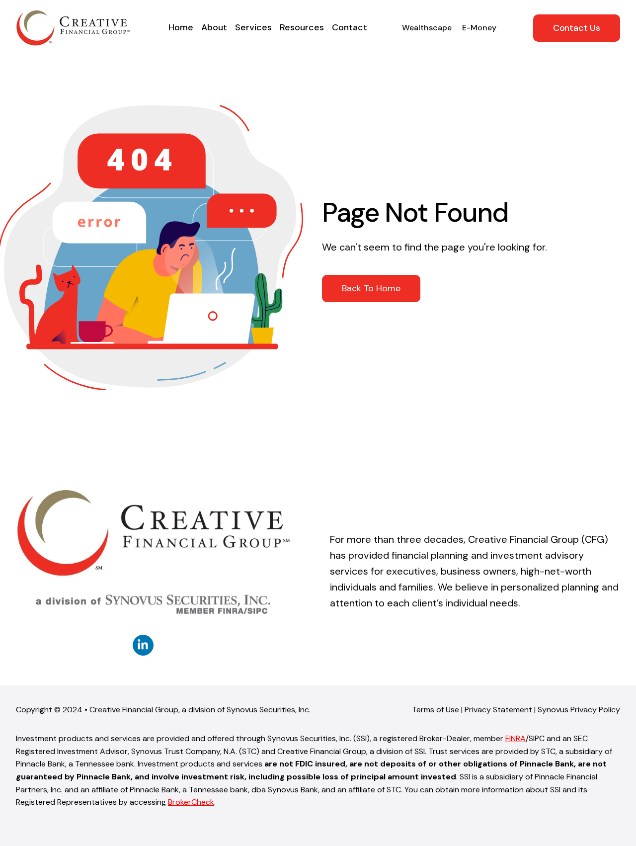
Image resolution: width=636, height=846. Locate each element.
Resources (302, 27)
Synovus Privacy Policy (579, 709)
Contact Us (576, 28)
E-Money (479, 27)
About (214, 27)
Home (180, 27)
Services (253, 27)
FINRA (515, 738)
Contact (349, 27)
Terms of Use (435, 709)
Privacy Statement (498, 709)
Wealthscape (427, 27)
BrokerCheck (191, 802)
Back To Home (371, 288)
